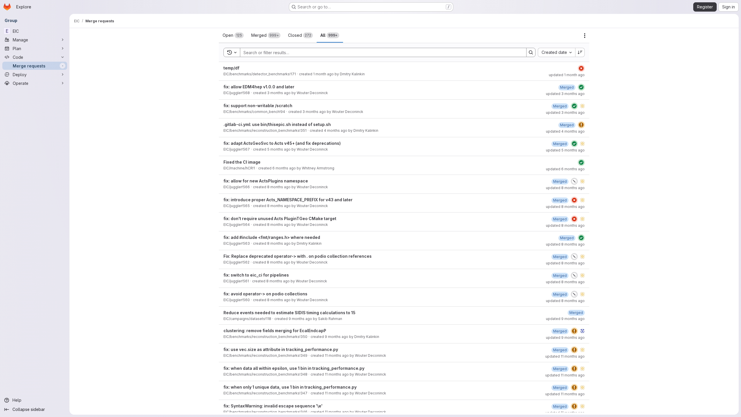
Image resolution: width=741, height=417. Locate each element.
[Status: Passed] (581, 87)
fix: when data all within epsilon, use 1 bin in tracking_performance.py (293, 368)
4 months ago (335, 130)
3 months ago (279, 93)
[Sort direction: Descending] (580, 52)
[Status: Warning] (581, 124)
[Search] (530, 52)
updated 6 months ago (565, 169)
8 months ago (279, 187)
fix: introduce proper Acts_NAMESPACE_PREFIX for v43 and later (288, 199)
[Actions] (584, 35)
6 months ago (284, 168)
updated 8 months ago (565, 188)
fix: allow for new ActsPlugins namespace (265, 180)
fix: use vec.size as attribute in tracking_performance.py (280, 349)
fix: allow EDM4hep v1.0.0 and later (258, 86)
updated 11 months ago (565, 356)
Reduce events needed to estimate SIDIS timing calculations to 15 (289, 312)
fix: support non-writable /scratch (257, 105)
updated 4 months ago (565, 131)
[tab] (233, 35)
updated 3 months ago (565, 94)
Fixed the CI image (242, 162)
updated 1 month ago (567, 75)
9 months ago (300, 319)
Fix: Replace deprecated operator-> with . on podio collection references (297, 256)
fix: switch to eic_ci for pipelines (256, 274)
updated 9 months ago (565, 319)
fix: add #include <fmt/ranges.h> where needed (271, 237)
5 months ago (279, 149)
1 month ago (323, 74)
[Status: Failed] (581, 68)
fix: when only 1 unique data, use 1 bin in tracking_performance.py (290, 387)
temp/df (231, 67)
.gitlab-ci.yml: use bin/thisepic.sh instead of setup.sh (277, 124)
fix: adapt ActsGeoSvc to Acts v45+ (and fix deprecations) (282, 143)
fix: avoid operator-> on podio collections (265, 293)
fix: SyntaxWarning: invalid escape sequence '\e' (272, 405)
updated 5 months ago (565, 150)
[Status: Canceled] (574, 181)
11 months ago (337, 355)
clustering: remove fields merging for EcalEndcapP (274, 330)
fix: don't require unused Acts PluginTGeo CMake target (279, 218)
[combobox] (556, 52)
